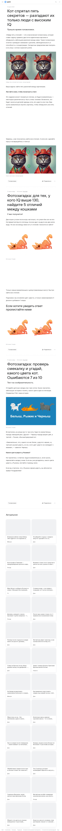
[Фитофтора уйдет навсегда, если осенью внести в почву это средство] (44, 634)
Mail (3, 829)
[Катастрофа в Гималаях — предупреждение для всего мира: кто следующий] (18, 557)
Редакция (19, 829)
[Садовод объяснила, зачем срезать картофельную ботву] (18, 789)
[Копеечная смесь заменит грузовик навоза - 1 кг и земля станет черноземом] (44, 712)
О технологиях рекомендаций (49, 829)
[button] (31, 66)
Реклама (14, 829)
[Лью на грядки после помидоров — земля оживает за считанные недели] (18, 737)
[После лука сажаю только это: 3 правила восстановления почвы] (44, 609)
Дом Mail (25, 191)
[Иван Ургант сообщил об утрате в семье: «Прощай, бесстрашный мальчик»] (18, 583)
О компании (7, 829)
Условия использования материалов (32, 829)
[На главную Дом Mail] (8, 2)
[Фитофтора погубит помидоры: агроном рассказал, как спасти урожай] (44, 789)
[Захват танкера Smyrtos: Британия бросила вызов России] (44, 660)
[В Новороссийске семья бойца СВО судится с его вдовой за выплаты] (18, 531)
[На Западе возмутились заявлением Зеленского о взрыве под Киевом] (18, 686)
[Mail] (5, 2)
